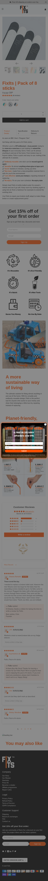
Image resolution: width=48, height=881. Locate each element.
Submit (24, 451)
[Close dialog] (45, 424)
